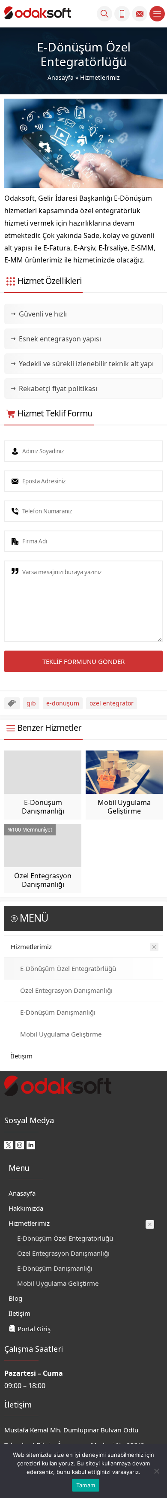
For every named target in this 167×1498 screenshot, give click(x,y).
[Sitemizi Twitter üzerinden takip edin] (8, 1145)
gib (31, 703)
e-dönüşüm (62, 703)
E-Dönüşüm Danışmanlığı (43, 807)
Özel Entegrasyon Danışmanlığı (43, 880)
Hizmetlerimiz (100, 77)
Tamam (85, 1485)
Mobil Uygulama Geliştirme (124, 807)
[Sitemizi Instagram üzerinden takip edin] (19, 1145)
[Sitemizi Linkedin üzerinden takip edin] (31, 1145)
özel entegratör (111, 703)
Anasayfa (61, 77)
